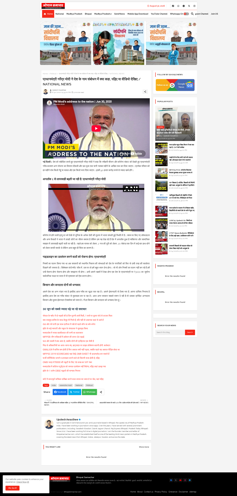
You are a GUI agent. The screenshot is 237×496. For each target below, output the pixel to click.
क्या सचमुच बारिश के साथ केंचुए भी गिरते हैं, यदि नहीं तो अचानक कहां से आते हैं (73, 320)
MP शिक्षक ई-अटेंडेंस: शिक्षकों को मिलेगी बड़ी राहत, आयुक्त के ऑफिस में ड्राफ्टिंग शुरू (182, 185)
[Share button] (101, 392)
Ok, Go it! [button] (12, 488)
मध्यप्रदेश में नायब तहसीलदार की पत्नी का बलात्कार (63, 332)
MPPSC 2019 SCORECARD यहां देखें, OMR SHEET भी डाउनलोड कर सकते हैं (76, 354)
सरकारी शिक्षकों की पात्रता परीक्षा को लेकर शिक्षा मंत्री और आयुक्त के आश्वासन (180, 248)
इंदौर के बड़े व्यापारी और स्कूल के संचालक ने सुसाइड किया (65, 328)
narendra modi (66, 385)
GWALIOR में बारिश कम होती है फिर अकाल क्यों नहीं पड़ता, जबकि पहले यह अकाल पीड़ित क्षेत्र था (81, 349)
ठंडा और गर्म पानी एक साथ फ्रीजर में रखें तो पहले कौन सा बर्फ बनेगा (69, 324)
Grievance (172, 492)
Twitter (76, 392)
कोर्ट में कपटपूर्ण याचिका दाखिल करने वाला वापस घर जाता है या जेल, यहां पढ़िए (73, 379)
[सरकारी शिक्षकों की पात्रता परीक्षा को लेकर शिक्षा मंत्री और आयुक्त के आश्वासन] (161, 249)
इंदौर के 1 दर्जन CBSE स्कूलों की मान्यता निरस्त (61, 370)
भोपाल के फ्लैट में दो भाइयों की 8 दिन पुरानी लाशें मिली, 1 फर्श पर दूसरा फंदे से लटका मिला (77, 315)
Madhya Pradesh (74, 14)
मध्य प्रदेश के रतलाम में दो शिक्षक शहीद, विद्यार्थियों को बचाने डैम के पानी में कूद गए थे (181, 210)
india (54, 385)
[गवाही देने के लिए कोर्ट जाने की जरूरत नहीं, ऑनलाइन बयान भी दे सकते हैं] (161, 160)
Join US (214, 14)
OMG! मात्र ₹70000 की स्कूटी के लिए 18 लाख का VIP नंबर (67, 362)
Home (50, 14)
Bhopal (88, 14)
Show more (144, 447)
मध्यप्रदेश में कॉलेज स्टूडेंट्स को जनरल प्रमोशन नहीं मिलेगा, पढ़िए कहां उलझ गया (74, 366)
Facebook (61, 392)
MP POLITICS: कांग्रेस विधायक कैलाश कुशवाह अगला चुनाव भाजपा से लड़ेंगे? (180, 172)
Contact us (148, 492)
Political (53, 74)
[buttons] (173, 6)
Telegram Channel (199, 14)
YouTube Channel (159, 14)
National (60, 14)
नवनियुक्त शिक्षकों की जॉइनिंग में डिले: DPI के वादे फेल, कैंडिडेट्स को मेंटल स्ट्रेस (180, 197)
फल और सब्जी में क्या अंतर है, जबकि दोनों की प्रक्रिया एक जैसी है (68, 341)
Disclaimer (183, 492)
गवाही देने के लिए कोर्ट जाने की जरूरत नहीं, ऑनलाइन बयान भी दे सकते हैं (181, 158)
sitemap (192, 492)
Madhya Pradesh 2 (103, 14)
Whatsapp (90, 392)
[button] (186, 13)
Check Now (21, 482)
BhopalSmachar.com (72, 492)
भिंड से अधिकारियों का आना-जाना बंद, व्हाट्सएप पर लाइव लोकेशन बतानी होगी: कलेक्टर (76, 345)
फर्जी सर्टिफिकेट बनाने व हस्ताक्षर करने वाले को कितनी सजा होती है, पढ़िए (71, 358)
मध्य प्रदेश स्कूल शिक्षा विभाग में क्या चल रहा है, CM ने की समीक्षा (181, 146)
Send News (119, 14)
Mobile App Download (138, 14)
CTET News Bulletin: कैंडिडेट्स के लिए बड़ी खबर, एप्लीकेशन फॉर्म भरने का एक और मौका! (181, 235)
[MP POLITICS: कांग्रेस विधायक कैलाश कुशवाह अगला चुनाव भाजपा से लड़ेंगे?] (161, 173)
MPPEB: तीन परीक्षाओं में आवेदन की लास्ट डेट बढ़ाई (63, 337)
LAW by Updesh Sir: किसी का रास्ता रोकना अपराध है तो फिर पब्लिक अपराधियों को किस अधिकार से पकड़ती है (182, 222)
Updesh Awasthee (67, 419)
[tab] (48, 14)
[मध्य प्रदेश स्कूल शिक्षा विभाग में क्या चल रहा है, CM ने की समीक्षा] (161, 148)
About (140, 492)
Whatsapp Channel (179, 14)
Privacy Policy (161, 492)
